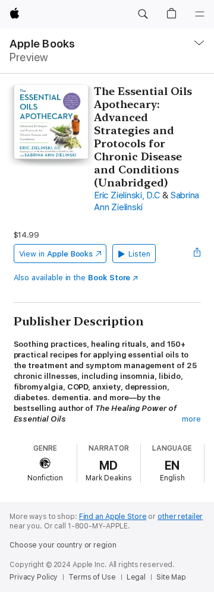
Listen (139, 253)
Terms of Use (92, 577)
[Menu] (199, 14)
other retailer (180, 516)
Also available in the (72, 277)
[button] (142, 14)
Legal (136, 577)
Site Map (171, 577)
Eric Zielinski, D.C (127, 195)
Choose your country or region (63, 545)
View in (56, 253)
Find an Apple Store (113, 516)
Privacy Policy (34, 577)
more (191, 418)
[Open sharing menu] (197, 253)
